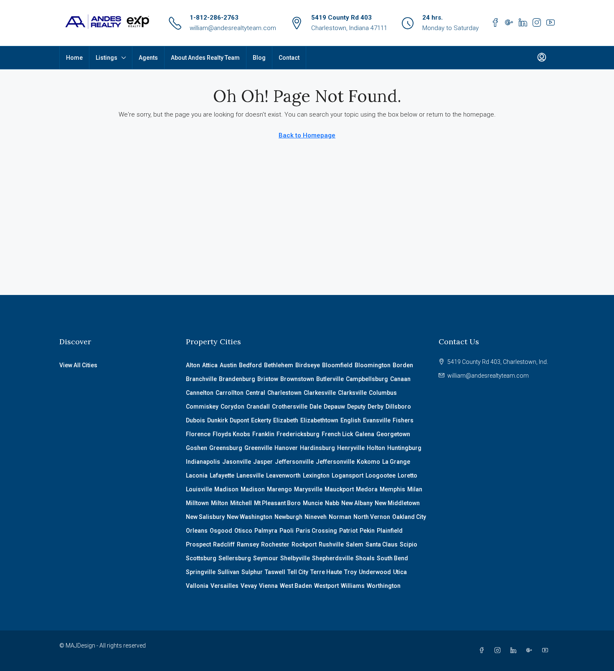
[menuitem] (542, 57)
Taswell (275, 572)
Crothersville (289, 406)
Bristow (267, 379)
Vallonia (197, 585)
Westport (326, 585)
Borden (403, 365)
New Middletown (397, 503)
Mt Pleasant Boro (277, 503)
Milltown (197, 503)
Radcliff (224, 544)
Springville (201, 572)
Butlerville (330, 379)
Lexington (316, 475)
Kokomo (368, 461)
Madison (226, 489)
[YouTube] (546, 650)
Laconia (197, 475)
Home (74, 57)
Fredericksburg (298, 434)
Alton (193, 365)
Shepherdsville (332, 558)
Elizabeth (285, 420)
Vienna (268, 585)
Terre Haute (326, 572)
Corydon (232, 406)
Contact (289, 57)
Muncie (313, 503)
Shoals (365, 558)
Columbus (383, 392)
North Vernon (371, 516)
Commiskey (202, 406)
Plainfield (390, 530)
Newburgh (288, 516)
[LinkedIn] (515, 650)
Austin (228, 365)
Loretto (407, 475)
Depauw (334, 406)
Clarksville (352, 392)
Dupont (239, 420)
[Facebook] (483, 650)
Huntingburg (404, 448)
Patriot (348, 530)
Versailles (224, 585)
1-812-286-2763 (214, 17)
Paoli (286, 530)
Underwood (375, 572)
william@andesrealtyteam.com (233, 28)
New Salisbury (205, 516)
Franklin (263, 434)
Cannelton (199, 392)
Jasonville (236, 461)
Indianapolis (203, 461)
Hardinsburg (317, 448)
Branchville (201, 379)
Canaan (400, 379)
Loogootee (380, 475)
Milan (414, 489)
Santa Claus (381, 544)
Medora (367, 489)
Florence (198, 434)
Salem (354, 544)
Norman (340, 516)
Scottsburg (201, 558)
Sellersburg (234, 558)
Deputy (356, 406)
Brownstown (297, 379)
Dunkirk (217, 420)
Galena (364, 434)
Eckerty (261, 420)
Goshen (196, 448)
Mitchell (241, 503)
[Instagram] (499, 650)
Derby (375, 406)
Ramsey (248, 544)
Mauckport (339, 489)
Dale (316, 406)
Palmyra (265, 530)
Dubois (195, 420)
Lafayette (222, 475)
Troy (350, 572)
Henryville (351, 448)
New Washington (249, 516)
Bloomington (373, 365)
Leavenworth (283, 475)
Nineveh (315, 516)
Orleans (197, 530)
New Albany (357, 503)
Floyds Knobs (231, 434)
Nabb (332, 503)
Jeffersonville (294, 461)
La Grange (396, 461)
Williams (353, 585)
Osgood (221, 530)
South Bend (392, 558)
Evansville (377, 420)
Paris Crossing (316, 530)
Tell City (297, 572)
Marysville (308, 489)
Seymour (265, 558)
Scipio (408, 544)
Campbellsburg (367, 379)
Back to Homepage (307, 135)
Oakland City (409, 516)
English (350, 420)
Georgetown (393, 434)
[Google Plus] (530, 650)
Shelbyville (295, 558)
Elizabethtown (319, 420)
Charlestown (284, 392)
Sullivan (228, 572)
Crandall (258, 406)
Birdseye (307, 365)
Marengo (279, 489)
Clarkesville (320, 392)
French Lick (337, 434)
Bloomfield (337, 365)
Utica (400, 572)
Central (255, 392)
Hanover (286, 448)
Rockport (304, 544)
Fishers (403, 420)
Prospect (198, 544)
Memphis (392, 489)
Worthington (384, 585)
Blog (259, 57)
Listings (106, 57)
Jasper (263, 461)
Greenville (258, 448)
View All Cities (78, 365)
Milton (219, 503)
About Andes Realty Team (205, 57)
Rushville (331, 544)
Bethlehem (278, 365)
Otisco (243, 530)
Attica (210, 365)
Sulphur (252, 572)
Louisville (199, 489)
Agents (148, 57)
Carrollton (230, 392)
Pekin (367, 530)
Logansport (347, 475)
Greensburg (225, 448)
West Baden (296, 585)
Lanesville (250, 475)
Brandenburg (237, 379)
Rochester (275, 544)
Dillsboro (398, 406)
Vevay (249, 585)
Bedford (250, 365)
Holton (376, 448)
